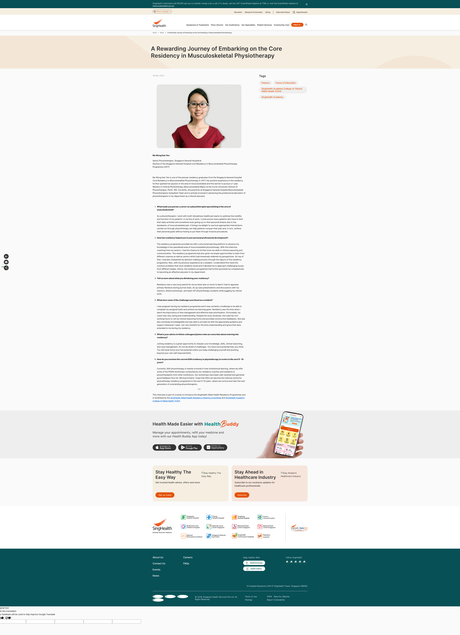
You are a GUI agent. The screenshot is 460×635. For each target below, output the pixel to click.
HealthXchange (256, 563)
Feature (266, 83)
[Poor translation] (8, 618)
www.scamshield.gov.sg (163, 6)
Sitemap (248, 600)
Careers (188, 557)
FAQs (186, 563)
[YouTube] (305, 562)
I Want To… (297, 25)
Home (155, 33)
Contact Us (159, 563)
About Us (158, 557)
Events (156, 569)
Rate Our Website (282, 596)
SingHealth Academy (272, 97)
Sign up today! (165, 495)
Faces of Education (286, 83)
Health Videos (256, 569)
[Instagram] (300, 562)
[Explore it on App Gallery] (215, 447)
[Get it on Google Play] (190, 447)
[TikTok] (292, 562)
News (162, 33)
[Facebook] (287, 562)
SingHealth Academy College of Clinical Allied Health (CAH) (282, 89)
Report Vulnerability (276, 600)
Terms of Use (251, 596)
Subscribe (241, 495)
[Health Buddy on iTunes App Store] (164, 447)
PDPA (269, 596)
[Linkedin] (296, 562)
